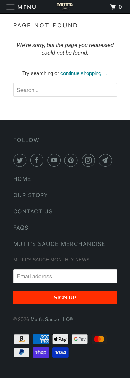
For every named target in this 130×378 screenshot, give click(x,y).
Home (22, 178)
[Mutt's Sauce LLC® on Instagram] (90, 160)
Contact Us (33, 211)
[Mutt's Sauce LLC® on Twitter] (21, 160)
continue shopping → (84, 73)
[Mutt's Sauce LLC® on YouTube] (55, 160)
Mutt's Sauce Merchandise (59, 243)
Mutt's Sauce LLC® (52, 319)
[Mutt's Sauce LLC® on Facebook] (38, 160)
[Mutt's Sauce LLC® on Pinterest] (72, 160)
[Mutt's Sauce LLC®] (65, 6)
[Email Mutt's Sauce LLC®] (107, 160)
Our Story (30, 195)
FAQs (20, 227)
